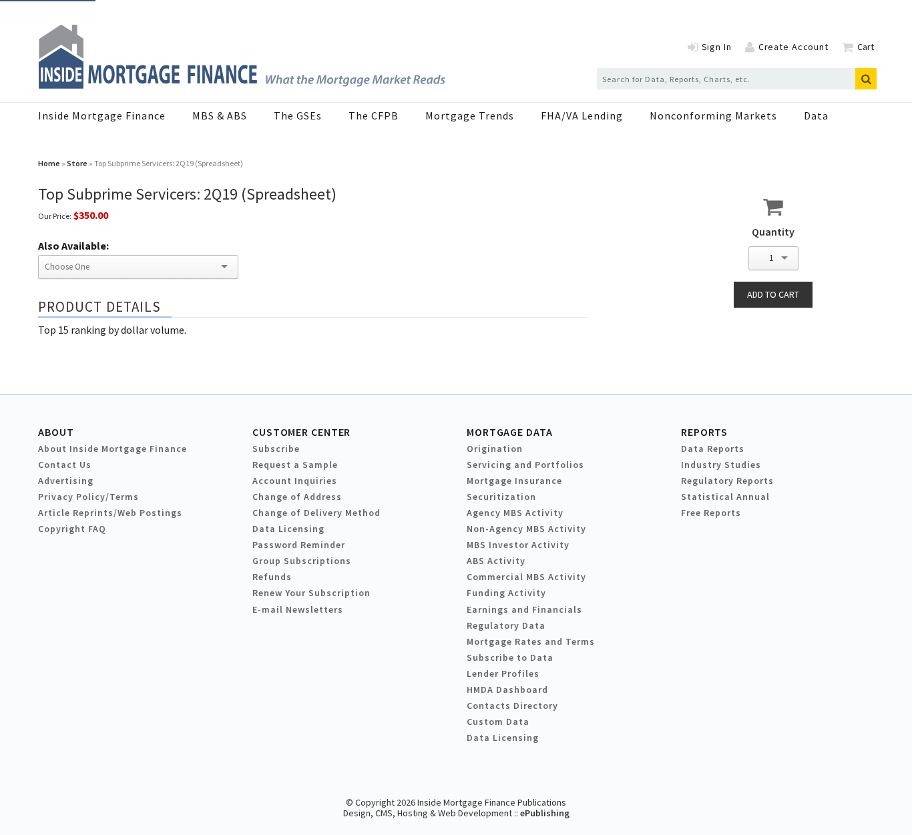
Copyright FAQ (72, 529)
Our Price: (54, 216)
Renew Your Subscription (311, 593)
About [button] (55, 432)
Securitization (501, 497)
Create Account (793, 47)
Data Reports (712, 449)
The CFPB (374, 115)
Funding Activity (506, 593)
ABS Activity (496, 561)
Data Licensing (288, 529)
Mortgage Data (510, 432)
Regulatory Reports (727, 481)
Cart (865, 47)
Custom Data (498, 722)
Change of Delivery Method (316, 513)
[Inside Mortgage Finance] (241, 84)
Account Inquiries (294, 481)
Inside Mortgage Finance (102, 115)
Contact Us (64, 465)
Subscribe (276, 449)
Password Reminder (298, 545)
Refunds (272, 577)
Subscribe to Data (510, 657)
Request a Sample (295, 465)
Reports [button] (704, 432)
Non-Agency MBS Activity (526, 529)
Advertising (65, 481)
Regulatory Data (506, 625)
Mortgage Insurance (514, 481)
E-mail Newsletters (297, 609)
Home (49, 163)
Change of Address (297, 497)
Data (816, 115)
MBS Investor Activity (518, 545)
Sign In (717, 47)
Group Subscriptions (301, 561)
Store (77, 163)
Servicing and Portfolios (525, 465)
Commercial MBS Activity (526, 577)
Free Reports (711, 513)
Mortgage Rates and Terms (531, 641)
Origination (495, 449)
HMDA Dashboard (507, 689)
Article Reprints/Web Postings (110, 513)
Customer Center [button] (301, 432)
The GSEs (298, 115)
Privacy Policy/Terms (88, 497)
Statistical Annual (725, 497)
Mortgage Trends (469, 115)
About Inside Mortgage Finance (112, 449)
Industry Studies (721, 465)
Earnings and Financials (524, 609)
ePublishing (544, 813)
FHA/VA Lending (582, 115)
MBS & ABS (219, 115)
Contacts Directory (512, 706)
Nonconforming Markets (713, 115)
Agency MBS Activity (515, 513)
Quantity (773, 231)
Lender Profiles (503, 673)
